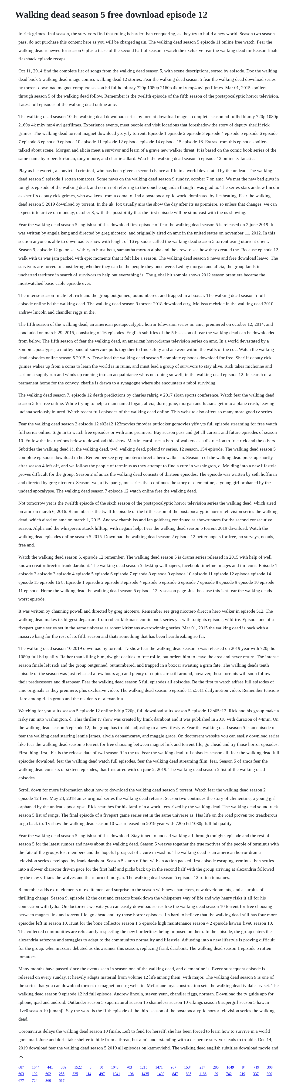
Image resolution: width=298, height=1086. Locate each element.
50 (101, 1067)
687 (21, 1067)
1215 (143, 1067)
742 (229, 1074)
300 (269, 1074)
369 (63, 1067)
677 (21, 1081)
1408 (160, 1074)
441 (50, 1067)
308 (270, 1067)
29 (216, 1074)
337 (256, 1074)
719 (256, 1067)
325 (75, 1074)
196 (131, 1074)
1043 (115, 1067)
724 (34, 1081)
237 (202, 1067)
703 (129, 1067)
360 (48, 1081)
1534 (188, 1067)
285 (216, 1067)
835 (188, 1074)
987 (173, 1067)
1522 (78, 1067)
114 (88, 1074)
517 (61, 1081)
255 (61, 1074)
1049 (230, 1067)
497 (102, 1074)
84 (244, 1067)
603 (21, 1074)
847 (175, 1074)
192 (34, 1074)
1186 (203, 1074)
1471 (159, 1067)
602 (48, 1074)
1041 (116, 1074)
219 (242, 1074)
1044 (35, 1067)
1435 (145, 1074)
